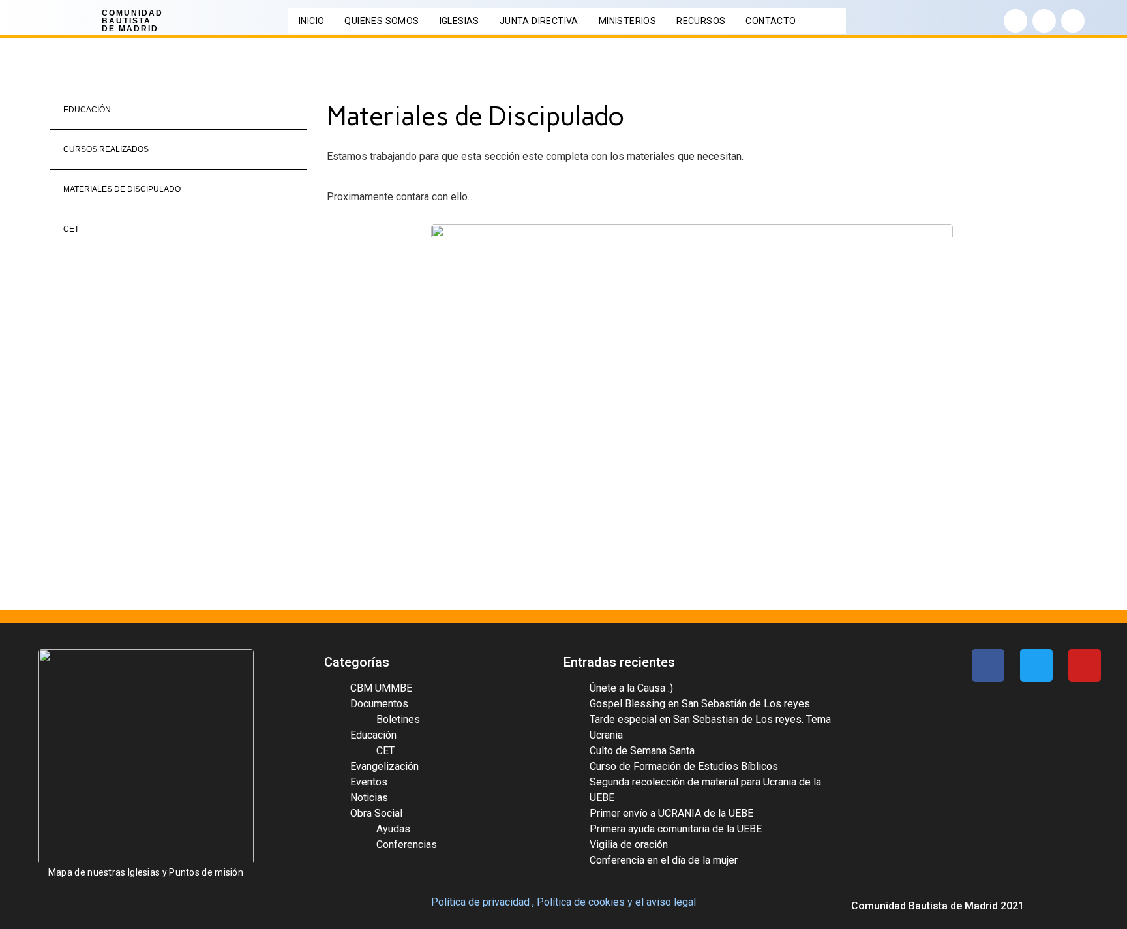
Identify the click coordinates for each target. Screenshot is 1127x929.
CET (71, 229)
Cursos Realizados (106, 149)
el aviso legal (665, 902)
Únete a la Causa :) (631, 688)
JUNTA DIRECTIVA (539, 21)
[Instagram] (1044, 21)
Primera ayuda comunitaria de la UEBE (676, 829)
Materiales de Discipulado (122, 189)
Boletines (398, 719)
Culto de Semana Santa (642, 750)
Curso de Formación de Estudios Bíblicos (684, 766)
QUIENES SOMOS (381, 21)
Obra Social (376, 813)
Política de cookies (581, 902)
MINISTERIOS (627, 21)
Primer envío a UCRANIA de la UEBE (671, 813)
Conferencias (406, 844)
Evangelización (384, 766)
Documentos (379, 703)
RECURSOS (700, 21)
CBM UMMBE (381, 688)
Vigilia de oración (629, 844)
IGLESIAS (459, 21)
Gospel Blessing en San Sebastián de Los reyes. (701, 703)
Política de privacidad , (482, 902)
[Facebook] (1015, 21)
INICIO (311, 21)
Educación (87, 109)
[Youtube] (1073, 21)
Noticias (369, 797)
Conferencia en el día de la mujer (664, 860)
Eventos (368, 782)
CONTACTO (770, 21)
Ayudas (393, 829)
